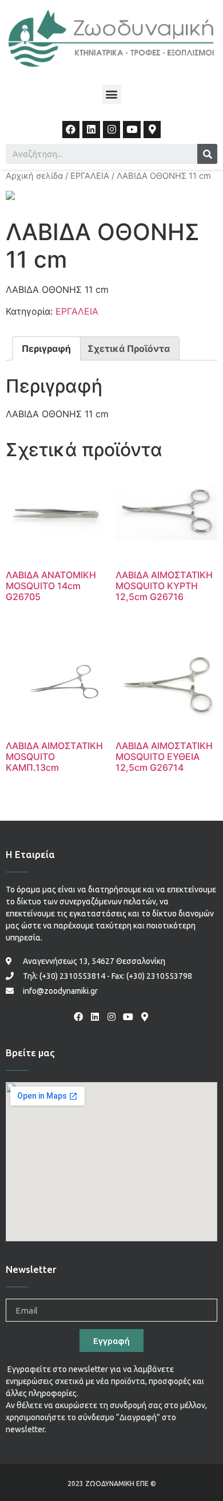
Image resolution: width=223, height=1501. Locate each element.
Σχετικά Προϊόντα (128, 348)
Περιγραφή (46, 348)
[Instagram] (112, 130)
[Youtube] (132, 130)
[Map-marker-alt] (152, 130)
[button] (111, 94)
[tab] (46, 348)
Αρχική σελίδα (34, 176)
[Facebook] (71, 130)
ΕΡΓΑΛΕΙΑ (89, 176)
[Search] (207, 154)
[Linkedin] (91, 130)
